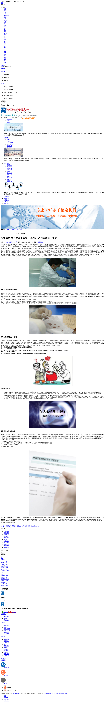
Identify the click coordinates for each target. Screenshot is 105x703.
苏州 (5, 30)
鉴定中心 (6, 201)
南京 (5, 23)
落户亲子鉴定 (4, 569)
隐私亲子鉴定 (4, 566)
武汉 (5, 47)
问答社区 (6, 138)
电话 (2, 572)
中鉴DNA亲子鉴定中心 (11, 242)
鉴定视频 (9, 181)
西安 (5, 62)
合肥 (5, 39)
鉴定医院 (9, 147)
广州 (5, 51)
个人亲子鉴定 (4, 561)
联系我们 (6, 200)
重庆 (5, 55)
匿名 (2, 558)
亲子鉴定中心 (4, 582)
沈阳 (5, 17)
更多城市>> (4, 65)
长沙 (5, 49)
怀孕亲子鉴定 (4, 564)
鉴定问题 (9, 177)
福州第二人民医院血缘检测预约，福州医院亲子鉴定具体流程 (20, 527)
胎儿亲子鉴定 (4, 583)
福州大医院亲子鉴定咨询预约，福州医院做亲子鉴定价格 (18, 525)
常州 (5, 28)
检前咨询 (3, 71)
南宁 (5, 52)
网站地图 (58, 693)
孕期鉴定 (9, 141)
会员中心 (6, 203)
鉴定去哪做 (10, 142)
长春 (5, 18)
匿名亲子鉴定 (4, 562)
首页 (2, 66)
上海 (5, 22)
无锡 (5, 25)
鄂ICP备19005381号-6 (49, 693)
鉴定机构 (9, 165)
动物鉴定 (9, 122)
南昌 (5, 43)
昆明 (5, 60)
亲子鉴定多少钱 (5, 579)
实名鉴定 (9, 174)
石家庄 (5, 12)
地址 (2, 574)
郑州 (5, 46)
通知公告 (9, 176)
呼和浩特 (6, 15)
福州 (2, 3)
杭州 (5, 38)
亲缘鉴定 (9, 120)
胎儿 (2, 556)
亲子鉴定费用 (4, 577)
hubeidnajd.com (16, 693)
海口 (5, 54)
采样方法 (6, 196)
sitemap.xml (64, 693)
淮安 (5, 34)
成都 (5, 57)
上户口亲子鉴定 (5, 571)
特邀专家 (9, 179)
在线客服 (3, 101)
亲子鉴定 (6, 616)
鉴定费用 (9, 146)
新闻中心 (6, 163)
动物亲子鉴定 (4, 567)
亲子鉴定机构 (4, 580)
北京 (5, 9)
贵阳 (5, 59)
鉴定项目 (3, 614)
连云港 (5, 33)
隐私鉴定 (9, 139)
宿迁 (5, 36)
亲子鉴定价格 (4, 575)
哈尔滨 (5, 20)
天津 (5, 10)
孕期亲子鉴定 (4, 585)
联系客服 (3, 68)
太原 (5, 14)
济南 (5, 44)
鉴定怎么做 (10, 144)
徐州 (5, 26)
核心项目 (3, 83)
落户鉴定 (9, 173)
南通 (5, 31)
